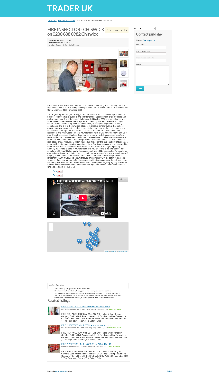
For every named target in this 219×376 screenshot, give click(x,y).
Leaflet (107, 251)
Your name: (140, 44)
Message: (139, 64)
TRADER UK (70, 8)
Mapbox (113, 251)
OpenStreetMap (123, 251)
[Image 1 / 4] (82, 75)
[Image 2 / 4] (123, 63)
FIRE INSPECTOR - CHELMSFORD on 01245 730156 (86, 344)
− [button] (51, 229)
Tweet (55, 171)
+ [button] (51, 225)
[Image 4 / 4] (123, 83)
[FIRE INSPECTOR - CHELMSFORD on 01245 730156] (54, 348)
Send (140, 88)
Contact (169, 371)
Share (123, 179)
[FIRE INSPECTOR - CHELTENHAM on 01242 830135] (54, 329)
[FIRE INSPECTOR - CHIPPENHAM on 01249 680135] (54, 311)
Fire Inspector (149, 40)
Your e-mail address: (143, 51)
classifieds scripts (61, 371)
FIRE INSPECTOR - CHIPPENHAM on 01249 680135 (85, 306)
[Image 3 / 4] (123, 73)
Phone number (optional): (145, 58)
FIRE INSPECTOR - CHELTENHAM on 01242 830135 (86, 325)
